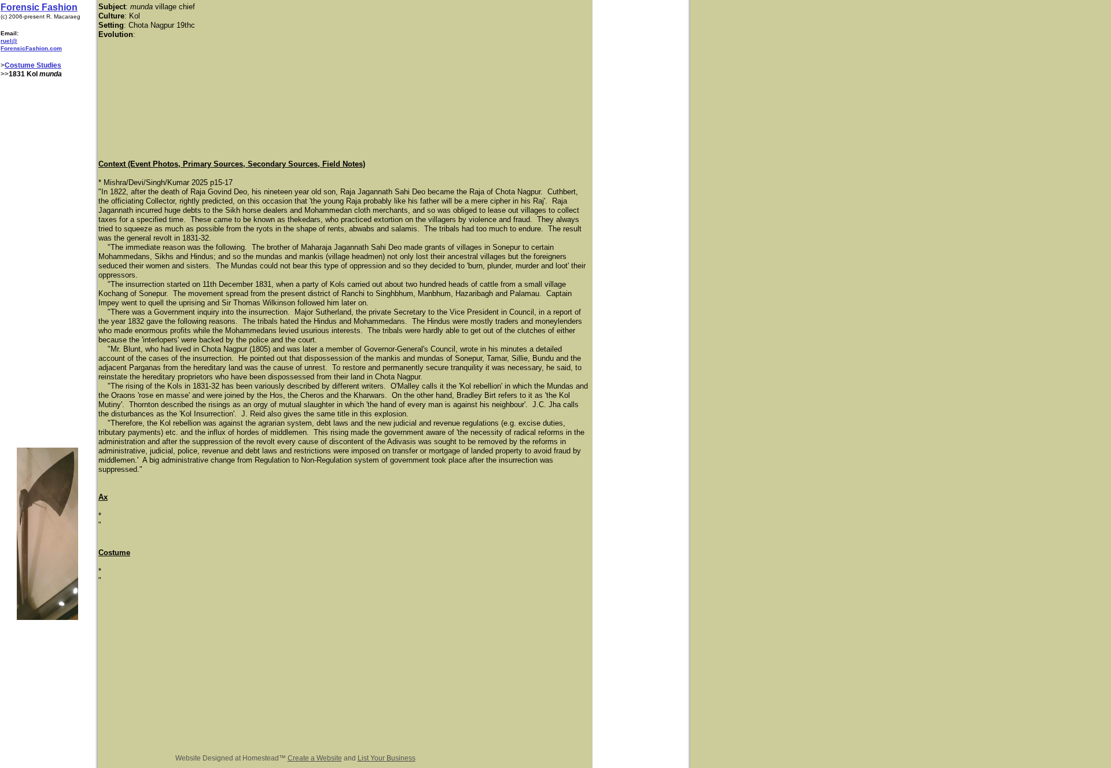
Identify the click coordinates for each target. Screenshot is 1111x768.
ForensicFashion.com (31, 48)
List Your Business (386, 758)
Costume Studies (33, 65)
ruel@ (9, 41)
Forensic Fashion (39, 7)
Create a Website (315, 758)
